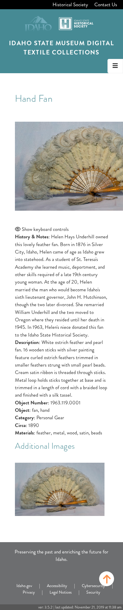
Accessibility (57, 586)
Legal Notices (61, 592)
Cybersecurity (93, 586)
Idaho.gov (24, 586)
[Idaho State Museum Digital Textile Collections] (61, 21)
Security (93, 592)
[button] (106, 578)
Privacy (29, 592)
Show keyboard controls (45, 229)
